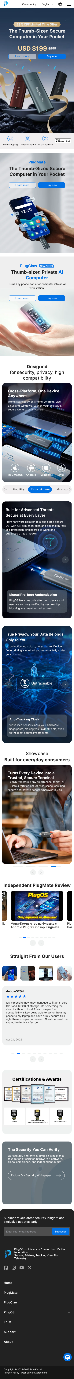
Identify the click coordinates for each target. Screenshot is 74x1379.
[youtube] (22, 1268)
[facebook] (6, 1268)
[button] (38, 1312)
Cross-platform (40, 489)
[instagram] (14, 1268)
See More (64, 973)
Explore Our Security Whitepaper (31, 1175)
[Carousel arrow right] (65, 432)
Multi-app (62, 489)
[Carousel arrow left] (8, 432)
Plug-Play (18, 489)
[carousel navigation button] (4, 489)
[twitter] (30, 1268)
